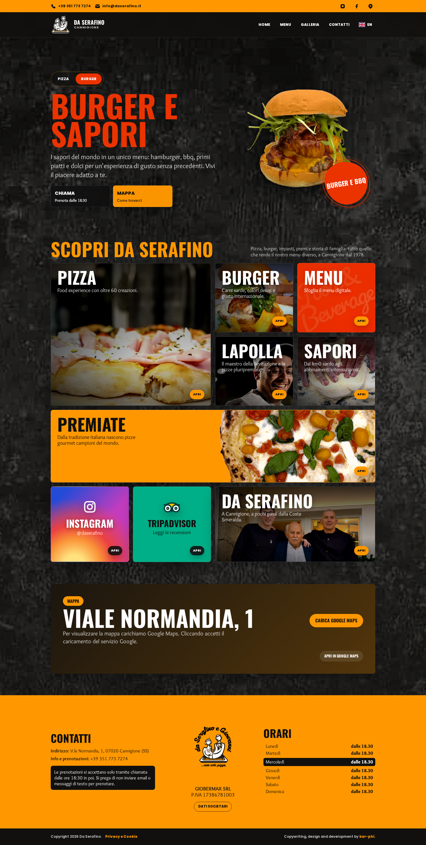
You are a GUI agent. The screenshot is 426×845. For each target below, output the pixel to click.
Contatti (339, 24)
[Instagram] (342, 6)
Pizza (63, 78)
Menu (285, 24)
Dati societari (212, 806)
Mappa (129, 196)
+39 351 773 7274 (109, 758)
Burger (89, 78)
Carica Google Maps (336, 620)
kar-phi (366, 836)
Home (264, 24)
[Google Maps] (370, 6)
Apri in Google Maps (341, 656)
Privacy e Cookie (121, 836)
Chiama (71, 196)
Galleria (310, 24)
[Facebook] (356, 6)
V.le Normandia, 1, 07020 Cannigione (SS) (109, 751)
